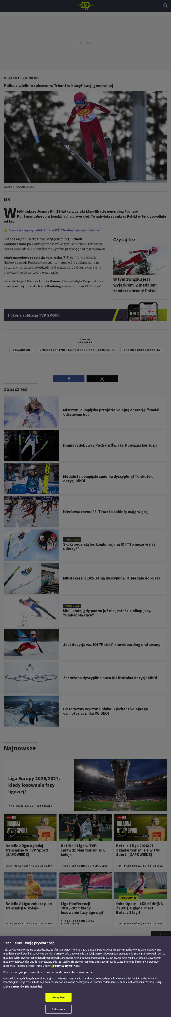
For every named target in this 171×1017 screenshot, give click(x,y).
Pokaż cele (58, 1009)
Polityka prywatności (66, 966)
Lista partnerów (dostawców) (22, 986)
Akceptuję (58, 997)
